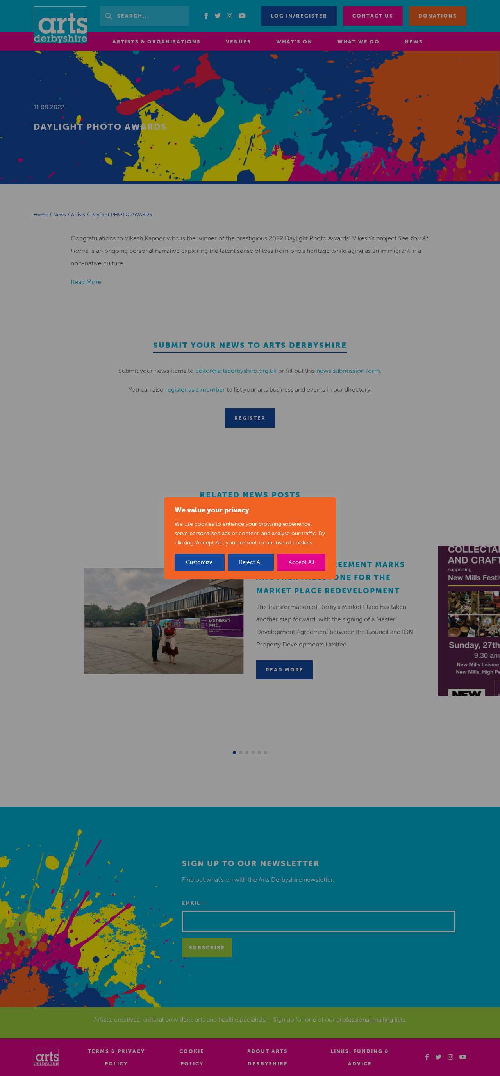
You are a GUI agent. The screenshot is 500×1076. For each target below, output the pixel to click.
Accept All (301, 562)
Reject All (250, 562)
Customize (199, 562)
